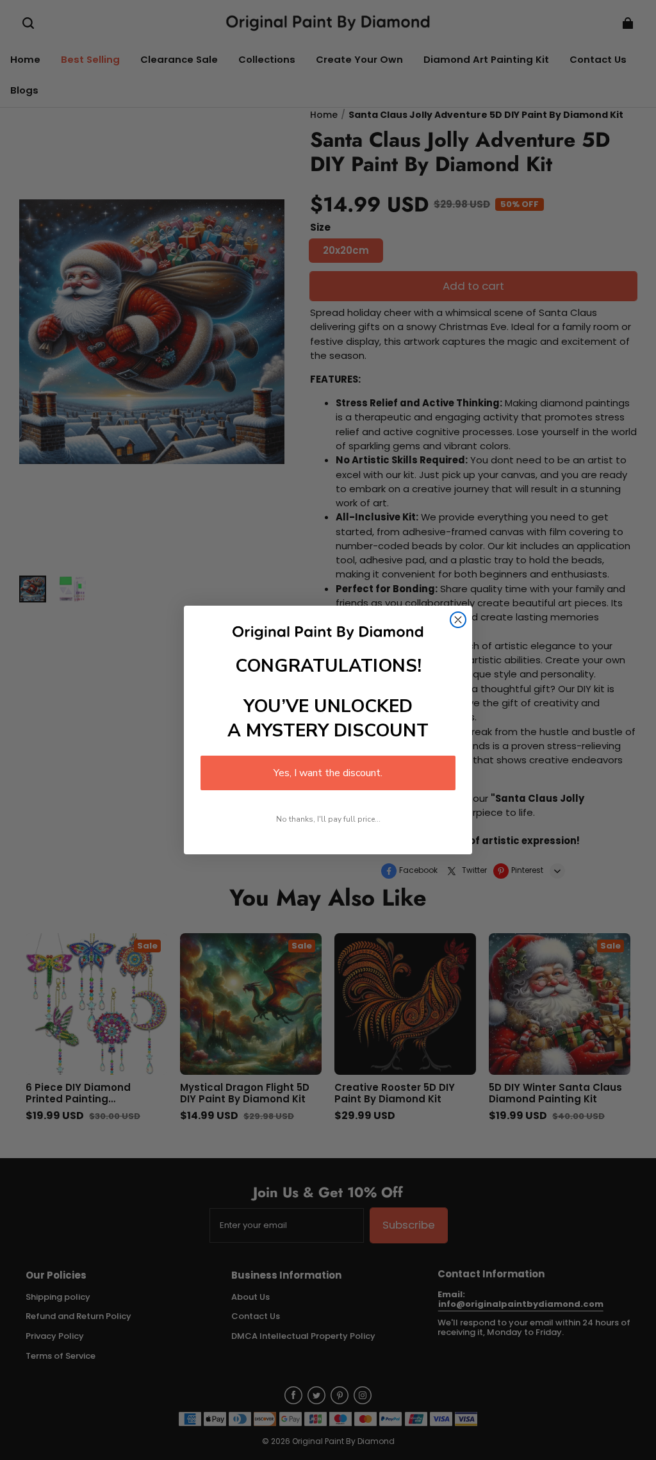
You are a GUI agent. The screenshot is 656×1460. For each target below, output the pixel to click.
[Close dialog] (458, 619)
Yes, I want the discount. (328, 773)
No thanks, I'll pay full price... (328, 819)
